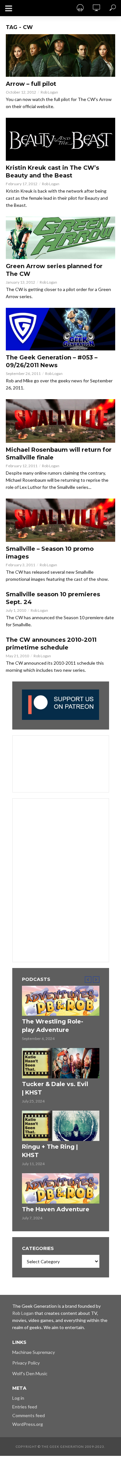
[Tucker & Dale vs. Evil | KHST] (60, 1063)
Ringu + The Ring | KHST (50, 1151)
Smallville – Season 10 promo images (50, 552)
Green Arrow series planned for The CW (54, 270)
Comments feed (28, 1415)
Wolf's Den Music (29, 1373)
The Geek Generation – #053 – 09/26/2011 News (51, 361)
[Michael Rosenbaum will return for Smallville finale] (60, 421)
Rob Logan (49, 92)
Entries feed (24, 1406)
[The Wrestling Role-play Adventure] (60, 1001)
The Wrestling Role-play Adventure (52, 1025)
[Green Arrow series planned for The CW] (60, 238)
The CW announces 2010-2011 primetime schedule (51, 643)
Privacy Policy (26, 1363)
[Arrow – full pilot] (60, 55)
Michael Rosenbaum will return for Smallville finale (59, 453)
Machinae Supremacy (33, 1352)
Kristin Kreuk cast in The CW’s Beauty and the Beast (52, 171)
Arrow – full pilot (31, 83)
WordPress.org (27, 1424)
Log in (18, 1398)
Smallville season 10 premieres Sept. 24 (53, 598)
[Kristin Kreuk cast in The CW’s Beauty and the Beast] (60, 139)
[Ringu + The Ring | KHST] (60, 1126)
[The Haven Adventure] (60, 1188)
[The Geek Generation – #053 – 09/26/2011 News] (60, 329)
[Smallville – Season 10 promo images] (60, 520)
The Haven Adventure (55, 1209)
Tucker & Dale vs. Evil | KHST (55, 1088)
